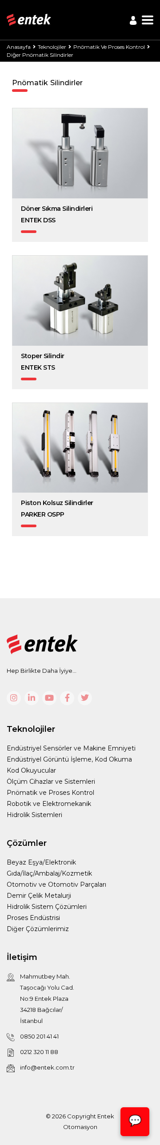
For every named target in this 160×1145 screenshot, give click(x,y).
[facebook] (67, 698)
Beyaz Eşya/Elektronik (41, 862)
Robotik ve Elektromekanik (49, 804)
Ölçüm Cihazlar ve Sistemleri (51, 782)
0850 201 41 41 (39, 1036)
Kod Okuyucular (31, 770)
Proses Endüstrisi (33, 918)
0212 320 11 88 (39, 1051)
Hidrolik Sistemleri (34, 815)
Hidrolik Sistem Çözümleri (47, 907)
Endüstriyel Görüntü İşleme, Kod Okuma (69, 759)
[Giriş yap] (133, 20)
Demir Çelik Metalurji (39, 896)
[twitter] (85, 698)
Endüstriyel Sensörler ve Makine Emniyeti (71, 748)
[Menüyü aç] (147, 20)
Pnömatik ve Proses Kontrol (50, 793)
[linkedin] (31, 698)
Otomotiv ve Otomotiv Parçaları (56, 884)
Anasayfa (19, 46)
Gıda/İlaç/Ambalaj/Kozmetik (49, 873)
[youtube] (49, 698)
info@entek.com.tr (47, 1067)
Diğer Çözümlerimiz (38, 929)
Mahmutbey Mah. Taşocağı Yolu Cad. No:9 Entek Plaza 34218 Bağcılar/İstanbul (47, 998)
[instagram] (14, 698)
